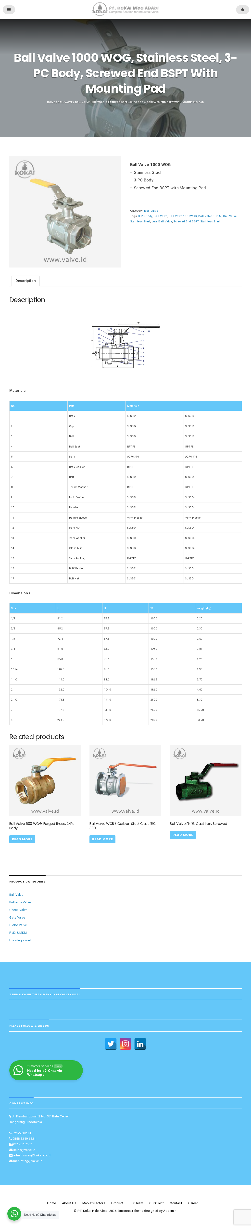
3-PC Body (145, 216)
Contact (176, 1203)
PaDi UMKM (18, 932)
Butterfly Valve (20, 902)
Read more (22, 839)
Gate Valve (17, 917)
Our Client (156, 1203)
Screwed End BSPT (186, 221)
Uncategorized (20, 940)
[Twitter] (111, 1044)
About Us (69, 1203)
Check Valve (18, 910)
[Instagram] (125, 1044)
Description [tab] (25, 281)
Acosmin (169, 1211)
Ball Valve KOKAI (210, 216)
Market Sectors (93, 1203)
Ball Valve (65, 102)
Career (193, 1203)
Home (51, 102)
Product (117, 1203)
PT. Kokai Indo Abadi (93, 1211)
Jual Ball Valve (161, 221)
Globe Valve (18, 925)
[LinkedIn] (140, 1044)
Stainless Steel (210, 221)
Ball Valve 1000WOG (183, 216)
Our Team (136, 1203)
